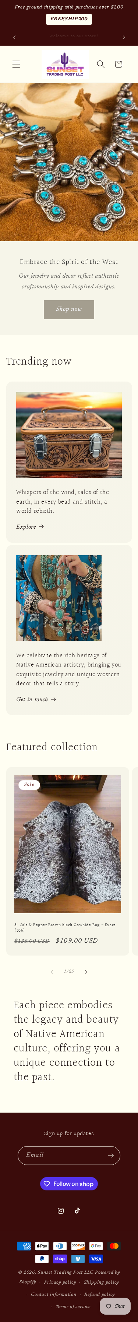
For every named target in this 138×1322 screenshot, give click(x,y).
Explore (26, 527)
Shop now (69, 309)
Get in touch (32, 700)
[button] (16, 64)
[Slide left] (52, 972)
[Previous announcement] (14, 37)
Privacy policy (60, 1282)
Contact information (54, 1295)
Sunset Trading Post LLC (65, 1272)
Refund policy (99, 1295)
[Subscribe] (111, 1155)
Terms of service (73, 1307)
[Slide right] (86, 972)
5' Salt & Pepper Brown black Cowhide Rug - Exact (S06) (65, 928)
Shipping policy (101, 1282)
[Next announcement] (124, 37)
